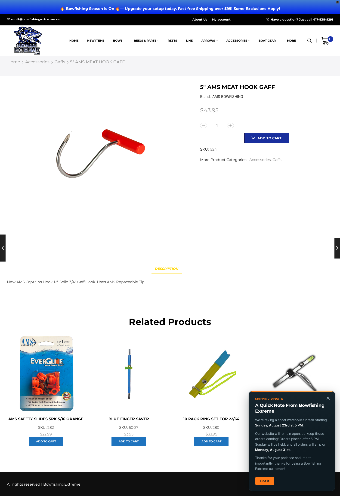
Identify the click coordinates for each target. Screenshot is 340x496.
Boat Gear (267, 40)
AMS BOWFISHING (227, 96)
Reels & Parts (145, 40)
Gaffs (60, 61)
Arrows (208, 40)
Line (189, 40)
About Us (199, 19)
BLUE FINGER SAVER (128, 419)
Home (73, 40)
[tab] (166, 269)
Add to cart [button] (46, 441)
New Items (95, 40)
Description (166, 269)
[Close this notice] (328, 398)
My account (221, 19)
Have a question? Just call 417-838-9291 (302, 19)
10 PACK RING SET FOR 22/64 (211, 419)
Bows (118, 40)
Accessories (236, 40)
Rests (172, 40)
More (291, 40)
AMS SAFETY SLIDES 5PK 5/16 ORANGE (45, 419)
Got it (264, 481)
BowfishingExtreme (61, 484)
